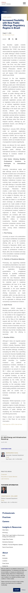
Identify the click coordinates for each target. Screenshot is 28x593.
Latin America (5, 479)
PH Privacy (5, 532)
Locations (4, 560)
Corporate (4, 474)
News (3, 555)
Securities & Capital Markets (9, 476)
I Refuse (23, 589)
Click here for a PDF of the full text (12, 424)
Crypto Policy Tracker (7, 539)
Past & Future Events (7, 547)
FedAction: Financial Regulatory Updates (12, 544)
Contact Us (5, 566)
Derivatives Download (7, 542)
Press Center (5, 563)
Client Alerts (7, 17)
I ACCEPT (16, 589)
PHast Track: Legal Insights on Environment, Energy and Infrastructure (13, 535)
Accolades (5, 558)
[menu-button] (24, 3)
